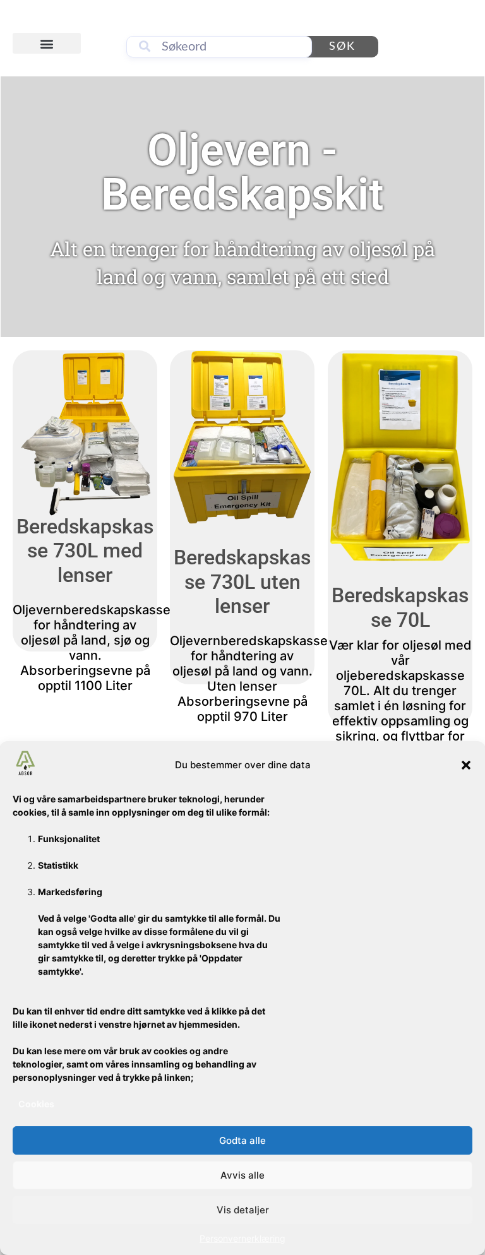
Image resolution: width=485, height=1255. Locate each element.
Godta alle (242, 1140)
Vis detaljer (243, 1210)
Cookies (36, 1103)
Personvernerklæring (242, 1238)
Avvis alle (242, 1175)
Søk (342, 46)
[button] (466, 765)
